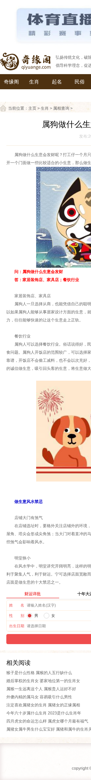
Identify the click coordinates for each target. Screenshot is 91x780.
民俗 (80, 81)
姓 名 (16, 605)
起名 (57, 81)
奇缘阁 (11, 81)
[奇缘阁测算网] (25, 61)
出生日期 (16, 626)
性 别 (16, 615)
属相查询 (61, 108)
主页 (32, 108)
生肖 (34, 81)
